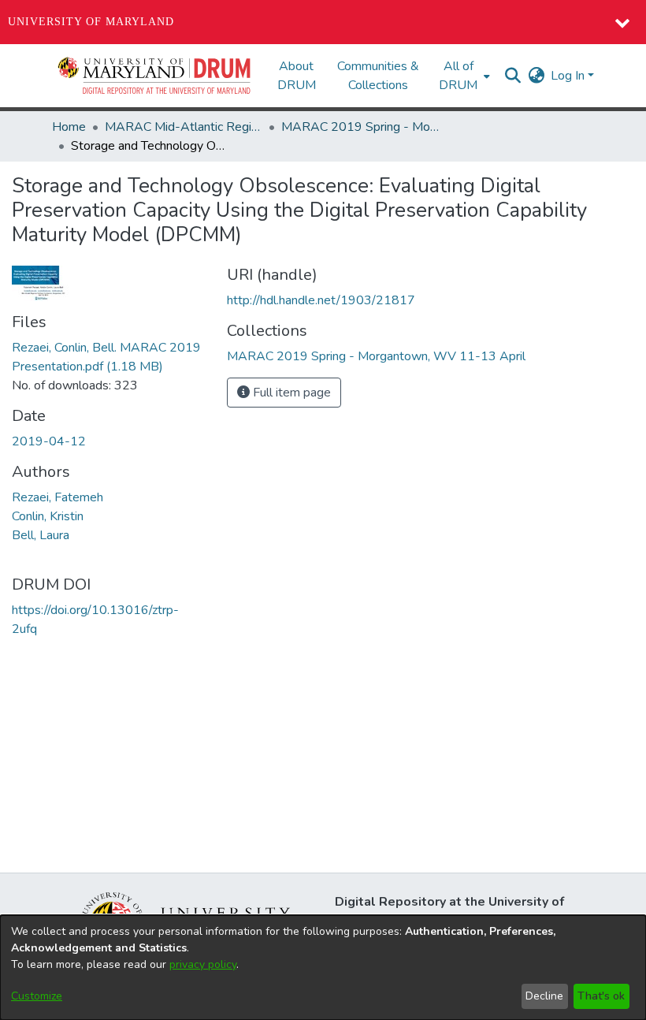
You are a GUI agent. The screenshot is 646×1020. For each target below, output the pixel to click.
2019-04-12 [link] (49, 441)
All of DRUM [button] (458, 76)
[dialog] (323, 967)
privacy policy (202, 964)
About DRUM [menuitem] (296, 76)
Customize (36, 995)
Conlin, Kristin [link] (48, 516)
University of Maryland (91, 22)
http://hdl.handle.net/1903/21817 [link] (321, 300)
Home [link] (69, 127)
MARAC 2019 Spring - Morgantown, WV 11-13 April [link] (360, 127)
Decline (544, 995)
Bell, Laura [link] (40, 535)
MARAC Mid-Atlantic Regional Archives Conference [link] (183, 127)
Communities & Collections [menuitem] (378, 76)
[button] (155, 75)
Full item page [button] (290, 392)
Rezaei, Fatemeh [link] (57, 497)
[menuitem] (463, 75)
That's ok (601, 995)
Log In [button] (569, 75)
